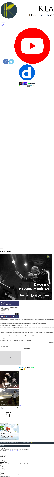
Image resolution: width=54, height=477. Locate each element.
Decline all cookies (6, 476)
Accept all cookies (2, 476)
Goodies (2, 25)
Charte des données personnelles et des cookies (20, 450)
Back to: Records (2, 249)
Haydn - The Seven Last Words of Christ (23, 422)
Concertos (20, 405)
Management (3, 24)
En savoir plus (31, 442)
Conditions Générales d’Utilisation (11, 450)
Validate (9, 476)
